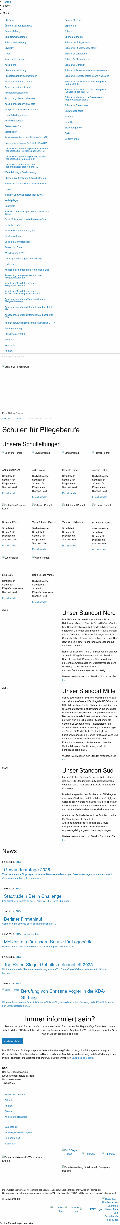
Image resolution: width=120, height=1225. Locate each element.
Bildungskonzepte (74, 110)
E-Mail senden (9, 493)
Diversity (9, 48)
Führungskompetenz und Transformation (26, 183)
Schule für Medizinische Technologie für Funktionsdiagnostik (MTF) (85, 90)
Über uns (9, 20)
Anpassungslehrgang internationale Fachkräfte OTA (29, 316)
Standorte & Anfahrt (15, 334)
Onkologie (10, 206)
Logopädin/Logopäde (16, 115)
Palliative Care (12, 225)
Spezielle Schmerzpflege (18, 241)
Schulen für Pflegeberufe (77, 42)
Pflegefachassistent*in (16, 92)
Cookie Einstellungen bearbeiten (17, 1223)
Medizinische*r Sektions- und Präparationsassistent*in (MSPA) (21, 165)
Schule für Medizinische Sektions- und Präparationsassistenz (84, 98)
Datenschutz (11, 1126)
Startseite (7, 418)
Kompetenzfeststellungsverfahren (22, 109)
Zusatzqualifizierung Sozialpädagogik (24, 258)
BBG (18, 862)
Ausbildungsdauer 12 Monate (20, 103)
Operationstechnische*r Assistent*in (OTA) (26, 143)
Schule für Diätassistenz (77, 105)
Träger (8, 53)
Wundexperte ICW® (15, 253)
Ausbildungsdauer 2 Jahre (18, 87)
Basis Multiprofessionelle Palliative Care (26, 219)
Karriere (69, 116)
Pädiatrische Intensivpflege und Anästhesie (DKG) (27, 212)
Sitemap (9, 1111)
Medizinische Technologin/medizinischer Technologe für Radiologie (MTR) (26, 157)
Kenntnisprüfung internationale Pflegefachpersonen (20, 284)
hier (64, 680)
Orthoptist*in (11, 131)
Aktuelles (9, 339)
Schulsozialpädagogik (16, 42)
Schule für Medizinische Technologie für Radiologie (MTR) (85, 82)
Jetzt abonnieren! (12, 1040)
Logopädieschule (31, 934)
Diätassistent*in (13, 126)
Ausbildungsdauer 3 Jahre (18, 81)
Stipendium (70, 25)
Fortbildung (10, 264)
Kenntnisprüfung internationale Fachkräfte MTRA (30, 322)
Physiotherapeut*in (14, 120)
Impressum (10, 1143)
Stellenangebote (73, 127)
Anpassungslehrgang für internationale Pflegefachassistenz (25, 300)
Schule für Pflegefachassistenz (81, 48)
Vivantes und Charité (82, 1057)
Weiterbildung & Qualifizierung (20, 172)
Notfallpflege (11, 200)
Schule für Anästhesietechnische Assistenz (87, 70)
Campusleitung (12, 31)
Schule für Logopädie (76, 53)
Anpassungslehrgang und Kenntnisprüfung (27, 269)
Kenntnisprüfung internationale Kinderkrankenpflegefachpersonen (22, 292)
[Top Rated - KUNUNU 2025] (90, 1153)
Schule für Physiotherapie (78, 59)
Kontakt (8, 350)
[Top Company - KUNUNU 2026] (110, 1153)
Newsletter (10, 345)
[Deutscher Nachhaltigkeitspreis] (70, 1151)
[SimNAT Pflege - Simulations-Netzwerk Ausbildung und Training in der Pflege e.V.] (72, 1209)
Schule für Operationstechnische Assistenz (87, 75)
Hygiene (9, 189)
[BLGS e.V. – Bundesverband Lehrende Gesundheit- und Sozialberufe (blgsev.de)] (110, 1209)
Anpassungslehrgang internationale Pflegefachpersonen (23, 276)
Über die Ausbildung (15, 70)
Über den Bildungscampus (18, 25)
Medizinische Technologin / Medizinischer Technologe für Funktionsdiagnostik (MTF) (26, 149)
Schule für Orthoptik (75, 64)
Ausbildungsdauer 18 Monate (20, 98)
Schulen (69, 31)
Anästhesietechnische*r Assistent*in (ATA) (26, 137)
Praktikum (70, 133)
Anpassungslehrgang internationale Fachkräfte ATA (29, 308)
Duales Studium (73, 20)
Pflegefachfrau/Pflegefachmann (21, 75)
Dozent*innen (72, 138)
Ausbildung (10, 64)
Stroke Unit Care (13, 247)
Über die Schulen (74, 36)
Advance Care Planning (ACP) (20, 230)
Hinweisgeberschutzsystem (19, 1132)
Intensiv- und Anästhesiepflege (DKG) (24, 194)
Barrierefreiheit (12, 1138)
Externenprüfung (13, 328)
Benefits (69, 122)
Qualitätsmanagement (16, 36)
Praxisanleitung (13, 236)
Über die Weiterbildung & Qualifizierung (25, 178)
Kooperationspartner (15, 59)
